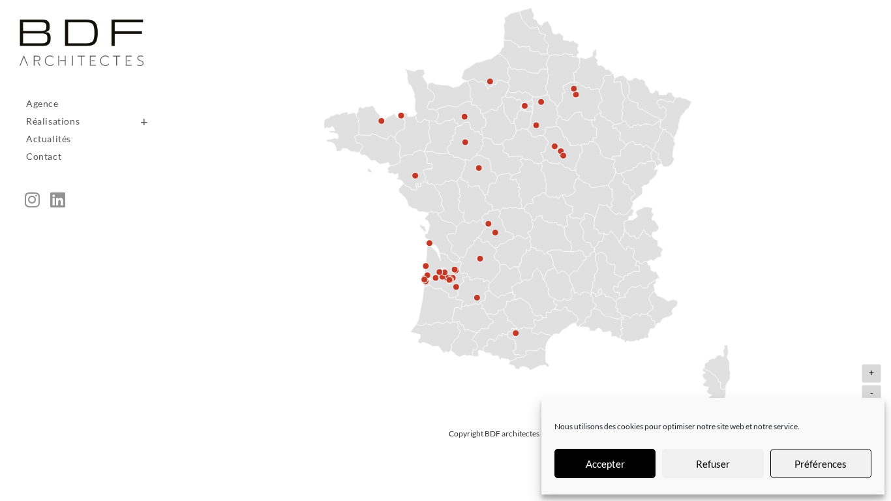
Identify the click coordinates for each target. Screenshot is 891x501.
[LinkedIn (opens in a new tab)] (57, 199)
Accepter (605, 464)
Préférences (820, 464)
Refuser (713, 464)
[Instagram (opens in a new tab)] (32, 199)
